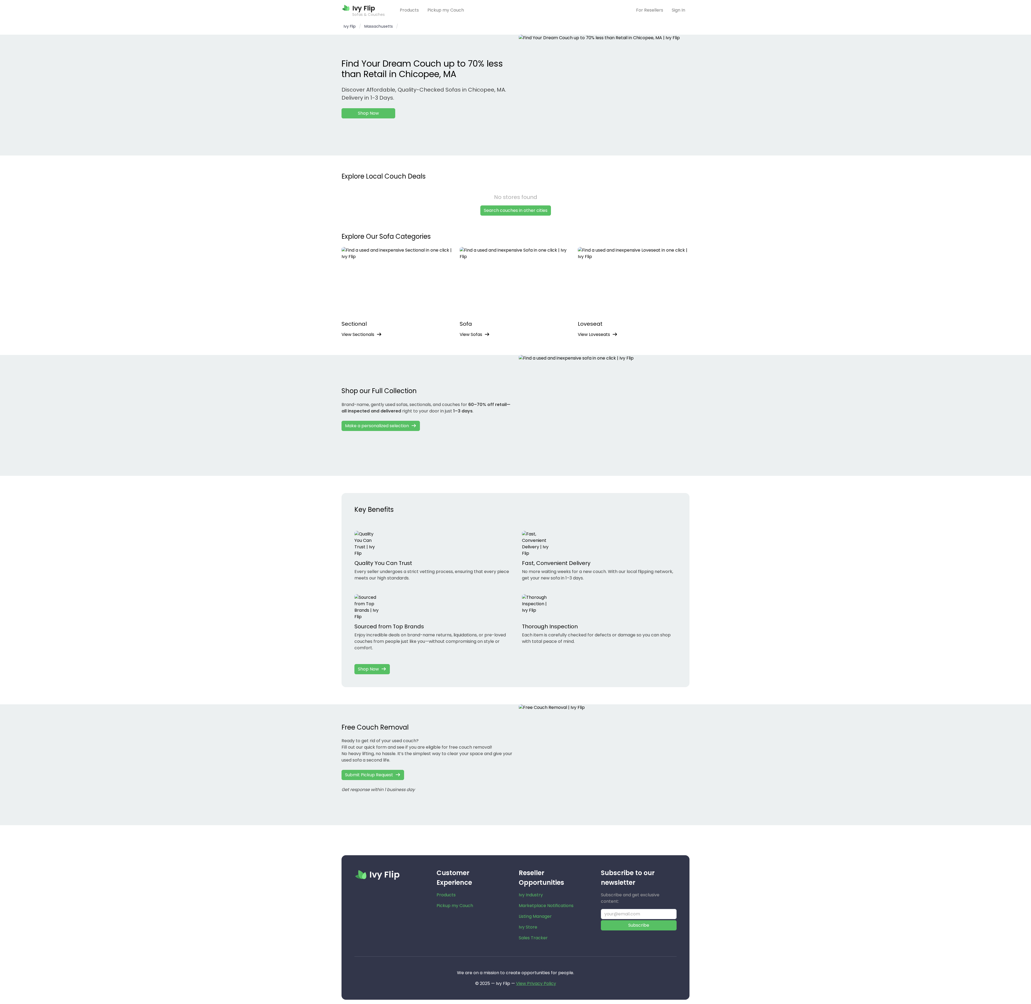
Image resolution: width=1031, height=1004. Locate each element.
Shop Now (368, 113)
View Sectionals (358, 334)
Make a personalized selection (377, 426)
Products (409, 10)
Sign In (678, 10)
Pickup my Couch (445, 10)
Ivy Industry (531, 895)
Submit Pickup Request (369, 775)
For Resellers (649, 10)
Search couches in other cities (515, 210)
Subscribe (638, 925)
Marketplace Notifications (546, 905)
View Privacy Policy (536, 983)
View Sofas (471, 334)
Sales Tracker (533, 938)
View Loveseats (594, 334)
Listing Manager (535, 916)
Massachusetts (378, 26)
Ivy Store (528, 927)
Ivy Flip (350, 26)
